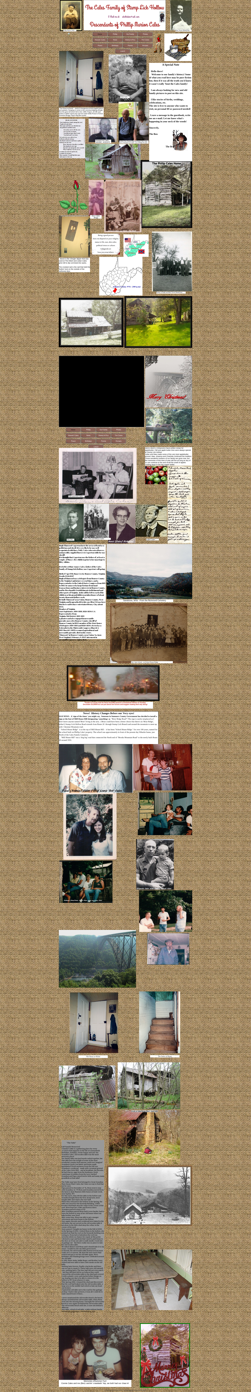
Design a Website (129, 1390)
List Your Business (141, 1390)
